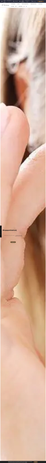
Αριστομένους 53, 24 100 (25, 1)
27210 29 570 (34, 1)
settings (26, 462)
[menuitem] (24, 6)
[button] (1, 237)
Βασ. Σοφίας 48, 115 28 (7, 1)
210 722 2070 (16, 1)
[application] (15, 4)
